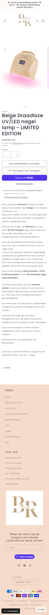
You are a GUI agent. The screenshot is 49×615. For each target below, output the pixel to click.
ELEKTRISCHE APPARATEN (16, 414)
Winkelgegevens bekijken (16, 197)
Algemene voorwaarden (18, 605)
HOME (7, 397)
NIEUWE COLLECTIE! (13, 402)
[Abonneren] (41, 548)
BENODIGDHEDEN (12, 420)
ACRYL (8, 425)
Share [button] (7, 367)
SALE (7, 442)
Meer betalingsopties (24, 184)
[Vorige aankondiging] (4, 5)
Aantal (4, 149)
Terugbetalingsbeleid (38, 601)
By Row (11, 601)
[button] (5, 21)
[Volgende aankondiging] (44, 5)
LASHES (8, 431)
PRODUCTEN (10, 408)
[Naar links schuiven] (19, 107)
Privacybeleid (22, 601)
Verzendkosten (17, 143)
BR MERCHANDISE (12, 436)
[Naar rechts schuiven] (30, 107)
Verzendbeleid (36, 605)
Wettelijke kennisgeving (33, 609)
